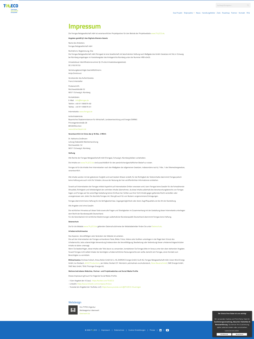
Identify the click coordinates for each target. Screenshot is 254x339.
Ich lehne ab (224, 334)
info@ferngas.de (82, 100)
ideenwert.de (85, 313)
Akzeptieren (239, 334)
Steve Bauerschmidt (159, 263)
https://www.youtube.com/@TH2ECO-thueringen (121, 287)
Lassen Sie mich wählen (232, 330)
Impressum (105, 330)
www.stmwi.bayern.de (77, 129)
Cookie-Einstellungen (136, 330)
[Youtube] (167, 330)
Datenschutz (157, 226)
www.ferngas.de (85, 111)
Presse (152, 330)
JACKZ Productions (92, 263)
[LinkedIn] (160, 330)
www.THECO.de (157, 33)
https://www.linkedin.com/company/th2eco (94, 283)
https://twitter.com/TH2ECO (103, 280)
